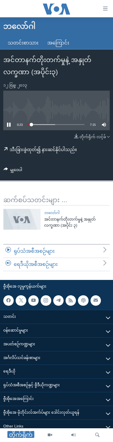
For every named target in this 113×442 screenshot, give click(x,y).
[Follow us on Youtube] (33, 300)
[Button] (13, 170)
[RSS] (71, 300)
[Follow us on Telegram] (58, 300)
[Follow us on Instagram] (46, 300)
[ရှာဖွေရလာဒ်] (97, 435)
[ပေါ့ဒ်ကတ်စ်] (83, 300)
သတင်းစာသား (23, 43)
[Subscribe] (96, 300)
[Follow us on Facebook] (8, 300)
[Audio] (73, 435)
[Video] (50, 435)
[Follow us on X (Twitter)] (21, 300)
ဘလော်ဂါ (52, 213)
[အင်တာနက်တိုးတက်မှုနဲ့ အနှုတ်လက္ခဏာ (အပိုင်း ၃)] (22, 219)
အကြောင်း (58, 43)
